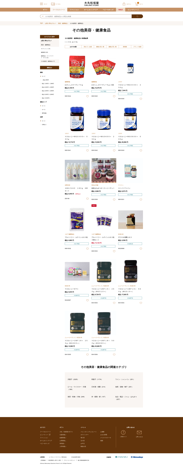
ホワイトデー (85, 435)
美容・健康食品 (62, 23)
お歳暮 (102, 432)
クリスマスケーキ (105, 438)
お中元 (83, 443)
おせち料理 (103, 435)
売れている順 (88, 47)
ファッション (74, 9)
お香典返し (63, 440)
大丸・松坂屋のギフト (66, 432)
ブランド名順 (137, 47)
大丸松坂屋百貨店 (75, 457)
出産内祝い (63, 435)
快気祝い (62, 443)
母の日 (83, 438)
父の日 (83, 440)
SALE (120, 9)
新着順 (125, 47)
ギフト (45, 9)
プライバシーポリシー (69, 460)
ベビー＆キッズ (108, 9)
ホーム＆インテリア (91, 9)
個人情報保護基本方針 (83, 460)
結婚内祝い (63, 438)
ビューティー (132, 9)
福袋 (101, 440)
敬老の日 (83, 446)
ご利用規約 (43, 460)
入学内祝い (63, 446)
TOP (41, 23)
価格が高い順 (113, 47)
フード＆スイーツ (59, 9)
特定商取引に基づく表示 (54, 460)
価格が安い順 (100, 47)
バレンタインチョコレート (89, 432)
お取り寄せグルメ (50, 23)
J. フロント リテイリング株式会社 (58, 457)
